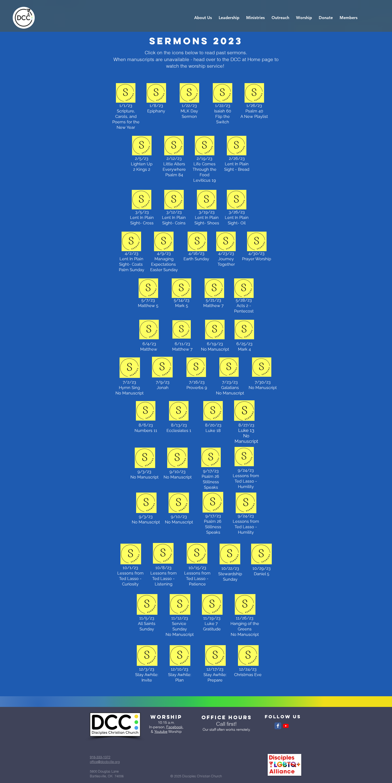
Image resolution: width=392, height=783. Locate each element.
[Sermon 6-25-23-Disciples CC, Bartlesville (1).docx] (244, 330)
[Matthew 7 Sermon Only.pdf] (214, 289)
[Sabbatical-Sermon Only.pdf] (149, 330)
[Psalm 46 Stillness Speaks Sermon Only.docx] (211, 458)
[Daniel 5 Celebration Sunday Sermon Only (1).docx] (261, 554)
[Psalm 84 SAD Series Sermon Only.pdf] (174, 146)
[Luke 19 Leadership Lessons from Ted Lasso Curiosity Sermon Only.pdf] (130, 554)
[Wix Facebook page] (277, 725)
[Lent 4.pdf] (207, 200)
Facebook (174, 727)
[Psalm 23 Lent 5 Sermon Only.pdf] (236, 200)
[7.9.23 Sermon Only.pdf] (162, 368)
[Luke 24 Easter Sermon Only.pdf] (164, 242)
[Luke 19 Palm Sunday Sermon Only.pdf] (131, 242)
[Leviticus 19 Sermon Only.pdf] (205, 146)
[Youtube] (285, 725)
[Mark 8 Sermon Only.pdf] (141, 200)
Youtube (160, 731)
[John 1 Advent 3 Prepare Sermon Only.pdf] (215, 656)
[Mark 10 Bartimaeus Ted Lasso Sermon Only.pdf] (163, 554)
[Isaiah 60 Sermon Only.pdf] (126, 93)
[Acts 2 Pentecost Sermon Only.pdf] (244, 289)
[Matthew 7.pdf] (181, 330)
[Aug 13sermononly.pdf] (179, 411)
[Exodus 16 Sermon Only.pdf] (236, 146)
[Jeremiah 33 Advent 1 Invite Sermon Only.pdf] (147, 656)
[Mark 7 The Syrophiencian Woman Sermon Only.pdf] (181, 289)
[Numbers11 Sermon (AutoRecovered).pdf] (146, 411)
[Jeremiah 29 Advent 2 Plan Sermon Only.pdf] (179, 656)
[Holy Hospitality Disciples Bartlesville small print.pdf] (196, 367)
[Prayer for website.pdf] (257, 242)
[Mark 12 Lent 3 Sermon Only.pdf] (174, 200)
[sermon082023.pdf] (213, 411)
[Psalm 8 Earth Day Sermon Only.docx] (197, 242)
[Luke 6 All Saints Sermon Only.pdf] (147, 605)
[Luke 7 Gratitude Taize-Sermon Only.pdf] (212, 605)
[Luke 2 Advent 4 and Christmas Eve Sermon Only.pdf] (248, 656)
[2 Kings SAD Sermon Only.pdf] (142, 146)
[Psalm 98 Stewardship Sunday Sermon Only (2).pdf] (229, 554)
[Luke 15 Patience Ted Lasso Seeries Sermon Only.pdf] (197, 554)
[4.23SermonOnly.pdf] (226, 242)
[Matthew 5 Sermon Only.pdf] (148, 289)
